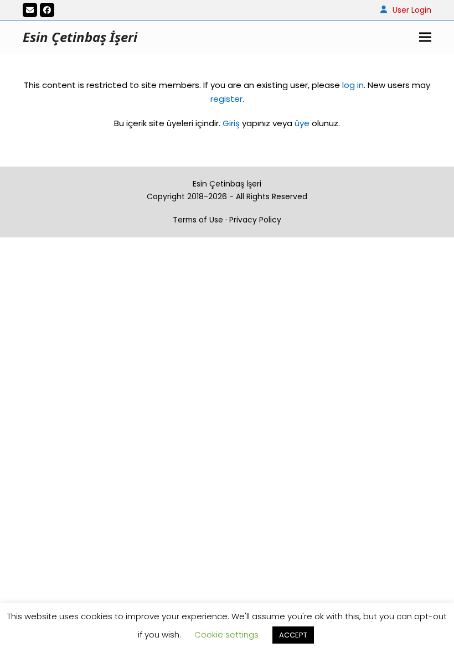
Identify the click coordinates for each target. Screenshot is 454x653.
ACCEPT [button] (293, 635)
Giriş (231, 123)
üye (302, 123)
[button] (425, 37)
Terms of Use (198, 219)
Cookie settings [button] (226, 634)
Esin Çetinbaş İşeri (80, 37)
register (226, 99)
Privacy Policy (255, 219)
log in (352, 85)
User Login (412, 9)
